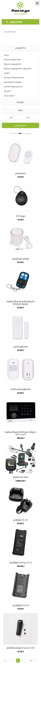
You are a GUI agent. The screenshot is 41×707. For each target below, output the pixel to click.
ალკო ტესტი (9, 95)
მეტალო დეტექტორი (12, 64)
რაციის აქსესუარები (12, 59)
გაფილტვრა (20, 125)
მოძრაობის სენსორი (20, 389)
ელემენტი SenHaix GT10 (20, 562)
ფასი (20, 110)
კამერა (7, 73)
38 (31, 660)
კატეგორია (20, 48)
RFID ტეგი (20, 216)
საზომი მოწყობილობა (13, 86)
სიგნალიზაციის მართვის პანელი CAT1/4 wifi (20, 433)
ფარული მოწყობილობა (14, 77)
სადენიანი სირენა (20, 259)
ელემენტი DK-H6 (21, 605)
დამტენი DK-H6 (20, 520)
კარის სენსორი (20, 347)
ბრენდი (20, 102)
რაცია (6, 55)
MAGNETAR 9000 (20, 477)
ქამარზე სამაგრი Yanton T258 (20, 648)
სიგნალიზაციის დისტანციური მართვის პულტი (20, 302)
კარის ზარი (20, 173)
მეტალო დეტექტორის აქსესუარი (17, 68)
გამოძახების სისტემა (13, 82)
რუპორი (7, 91)
